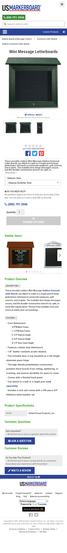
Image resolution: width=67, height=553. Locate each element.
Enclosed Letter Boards (47, 39)
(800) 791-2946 (17, 204)
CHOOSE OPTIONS (33, 222)
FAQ (25, 496)
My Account (7, 493)
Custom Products (51, 32)
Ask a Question (21, 440)
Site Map (43, 532)
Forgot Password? (23, 493)
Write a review (21, 470)
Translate (42, 504)
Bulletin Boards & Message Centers (17, 39)
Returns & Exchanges (27, 532)
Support (58, 493)
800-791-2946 (15, 17)
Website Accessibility (39, 496)
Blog (18, 496)
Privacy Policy (34, 529)
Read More (10, 173)
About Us (38, 493)
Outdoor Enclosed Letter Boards (16, 44)
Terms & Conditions (17, 529)
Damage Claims (49, 529)
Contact (48, 493)
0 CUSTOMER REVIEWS (34, 149)
